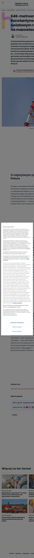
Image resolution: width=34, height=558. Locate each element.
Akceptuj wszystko (17, 331)
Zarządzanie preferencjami (17, 322)
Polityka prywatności (17, 302)
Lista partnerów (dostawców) (10, 314)
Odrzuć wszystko (17, 327)
